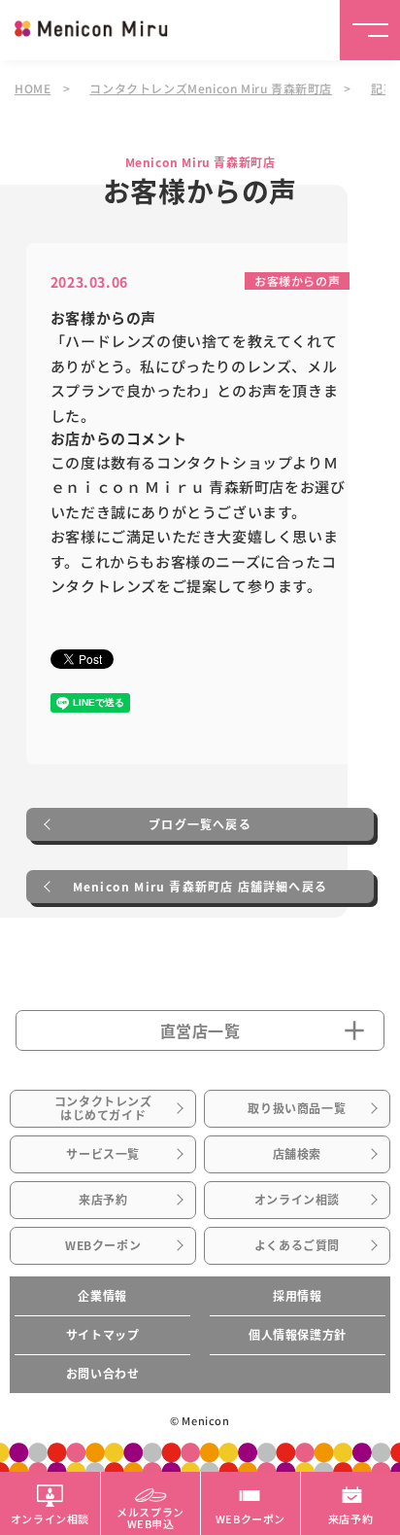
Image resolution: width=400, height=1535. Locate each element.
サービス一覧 (103, 1154)
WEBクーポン (103, 1245)
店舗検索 (297, 1154)
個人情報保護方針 (298, 1334)
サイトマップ (103, 1334)
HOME (32, 88)
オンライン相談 (297, 1199)
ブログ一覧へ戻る (200, 824)
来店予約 (103, 1199)
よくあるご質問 (297, 1245)
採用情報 (297, 1296)
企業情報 (102, 1296)
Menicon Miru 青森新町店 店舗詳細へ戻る (200, 886)
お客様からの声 (297, 280)
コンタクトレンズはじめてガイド (103, 1108)
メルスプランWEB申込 (150, 1516)
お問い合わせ (103, 1373)
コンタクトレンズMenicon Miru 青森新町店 (210, 88)
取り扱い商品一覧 (297, 1108)
